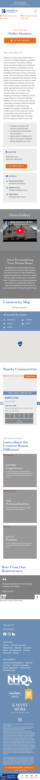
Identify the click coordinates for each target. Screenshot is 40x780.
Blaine (5, 650)
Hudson (6, 645)
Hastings (18, 648)
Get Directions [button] (15, 166)
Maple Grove (8, 648)
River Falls (7, 653)
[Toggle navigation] (35, 11)
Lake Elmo (27, 648)
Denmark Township (18, 645)
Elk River (26, 650)
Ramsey (16, 653)
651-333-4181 (8, 629)
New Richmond (15, 650)
